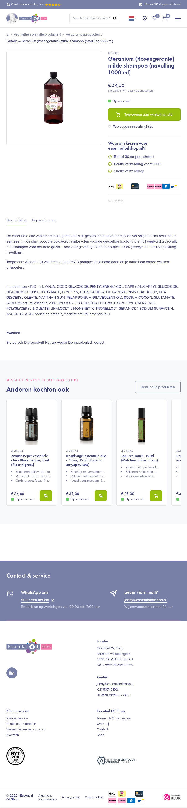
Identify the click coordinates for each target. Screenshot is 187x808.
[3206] (101, 495)
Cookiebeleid (94, 797)
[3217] (156, 495)
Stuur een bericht (35, 600)
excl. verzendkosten (140, 91)
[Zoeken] (115, 18)
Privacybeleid (70, 797)
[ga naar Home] (7, 34)
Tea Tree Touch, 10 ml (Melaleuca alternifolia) (139, 455)
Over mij (103, 723)
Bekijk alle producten (158, 387)
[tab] (16, 220)
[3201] (46, 495)
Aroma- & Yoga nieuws (114, 718)
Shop (101, 734)
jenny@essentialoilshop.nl (145, 600)
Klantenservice (17, 718)
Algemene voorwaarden (47, 798)
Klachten (12, 734)
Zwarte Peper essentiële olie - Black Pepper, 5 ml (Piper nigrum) (30, 458)
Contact (102, 729)
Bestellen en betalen (21, 723)
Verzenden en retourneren (25, 729)
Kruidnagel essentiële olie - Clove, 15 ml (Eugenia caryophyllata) (86, 458)
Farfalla (113, 53)
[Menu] (178, 18)
